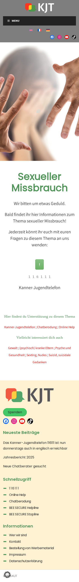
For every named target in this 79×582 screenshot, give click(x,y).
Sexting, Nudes (37, 355)
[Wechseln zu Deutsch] (48, 30)
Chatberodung (47, 327)
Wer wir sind (18, 535)
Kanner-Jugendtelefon (19, 327)
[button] (7, 574)
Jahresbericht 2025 (18, 457)
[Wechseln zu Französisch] (39, 30)
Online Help (67, 327)
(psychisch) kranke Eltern (36, 348)
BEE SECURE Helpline (24, 507)
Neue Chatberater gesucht (24, 466)
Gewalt (12, 348)
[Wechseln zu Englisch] (31, 30)
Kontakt (15, 541)
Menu (15, 20)
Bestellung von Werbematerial (31, 548)
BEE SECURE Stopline (24, 514)
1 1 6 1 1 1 (14, 488)
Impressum (17, 554)
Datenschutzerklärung (25, 561)
